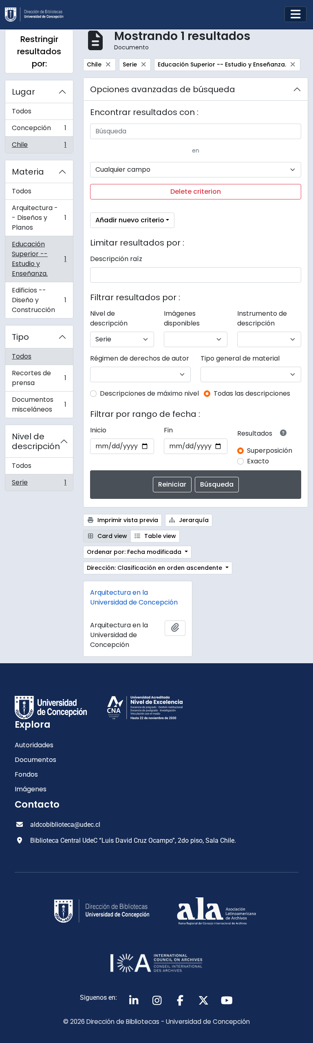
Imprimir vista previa (127, 520)
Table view (159, 536)
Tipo (20, 337)
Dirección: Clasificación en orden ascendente (155, 568)
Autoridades (34, 745)
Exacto (258, 461)
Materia (28, 171)
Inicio (98, 430)
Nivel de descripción (36, 441)
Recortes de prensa (38, 378)
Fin (168, 430)
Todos (21, 111)
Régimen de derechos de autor (139, 358)
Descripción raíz (116, 259)
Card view (111, 536)
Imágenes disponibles (182, 318)
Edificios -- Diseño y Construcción (38, 300)
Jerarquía (193, 520)
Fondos (26, 774)
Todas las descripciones (252, 393)
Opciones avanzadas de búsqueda (162, 89)
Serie (38, 484)
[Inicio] (37, 14)
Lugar (23, 91)
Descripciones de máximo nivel (149, 393)
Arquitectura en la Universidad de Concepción (134, 597)
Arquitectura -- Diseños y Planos (38, 217)
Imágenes (30, 789)
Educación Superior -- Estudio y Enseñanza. (38, 258)
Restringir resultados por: (39, 51)
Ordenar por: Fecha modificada (135, 552)
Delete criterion (195, 191)
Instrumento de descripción (262, 318)
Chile (38, 146)
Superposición (269, 450)
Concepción (38, 130)
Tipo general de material (240, 358)
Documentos (35, 759)
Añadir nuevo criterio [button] (129, 220)
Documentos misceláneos (38, 404)
